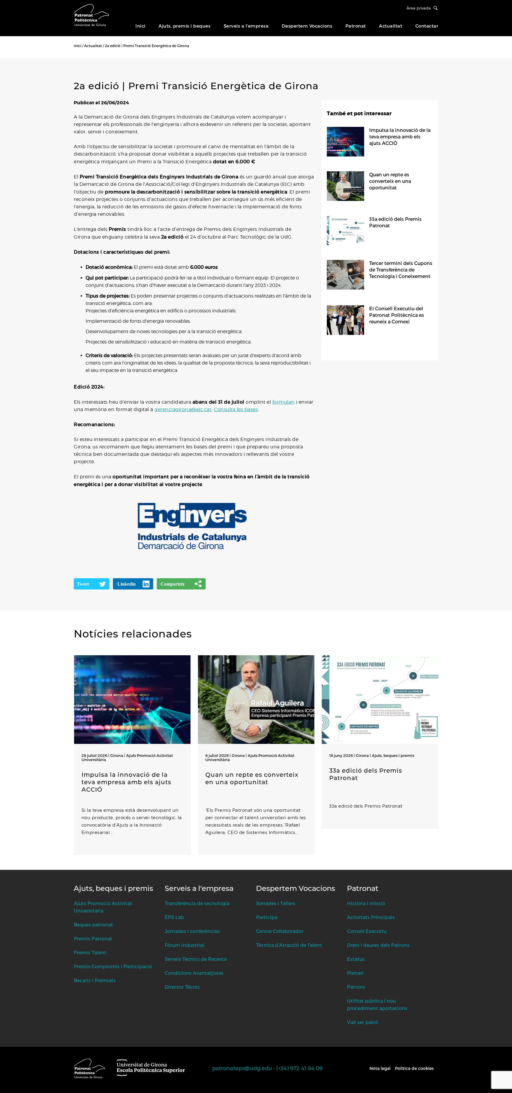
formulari (283, 402)
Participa (266, 917)
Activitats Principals (371, 917)
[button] (75, 867)
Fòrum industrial (184, 945)
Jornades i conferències (192, 931)
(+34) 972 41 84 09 (299, 1068)
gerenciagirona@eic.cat (183, 409)
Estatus (356, 959)
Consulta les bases (236, 409)
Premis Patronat (93, 938)
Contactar (427, 25)
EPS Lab (174, 917)
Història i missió (366, 903)
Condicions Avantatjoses (194, 973)
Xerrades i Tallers (275, 903)
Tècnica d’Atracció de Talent (289, 945)
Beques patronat (93, 924)
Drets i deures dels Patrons (378, 945)
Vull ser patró (362, 1022)
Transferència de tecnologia (197, 903)
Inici (140, 25)
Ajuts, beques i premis (393, 755)
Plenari (355, 973)
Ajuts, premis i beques (184, 25)
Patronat (355, 25)
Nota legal (380, 1068)
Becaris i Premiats (95, 980)
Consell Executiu (366, 931)
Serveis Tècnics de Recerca (196, 959)
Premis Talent (90, 952)
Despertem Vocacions (307, 25)
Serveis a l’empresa (246, 25)
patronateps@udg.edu (242, 1068)
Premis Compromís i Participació (113, 966)
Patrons (356, 987)
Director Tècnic (182, 987)
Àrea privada (419, 8)
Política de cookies (414, 1068)
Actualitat (390, 25)
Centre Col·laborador (279, 931)
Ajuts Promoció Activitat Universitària (127, 757)
